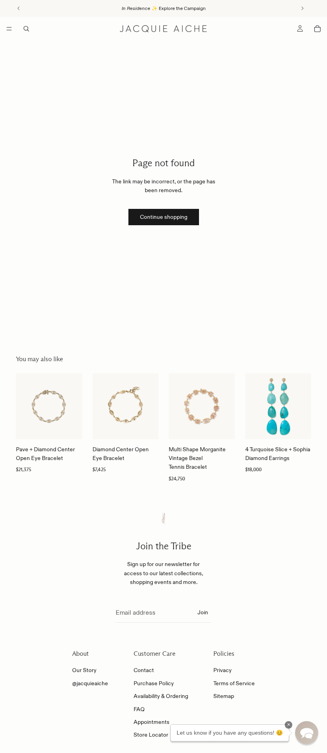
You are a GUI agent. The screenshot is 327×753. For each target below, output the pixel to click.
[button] (306, 732)
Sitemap (223, 696)
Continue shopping (163, 216)
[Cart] (317, 28)
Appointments (151, 721)
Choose (76, 427)
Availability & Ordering (161, 696)
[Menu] (9, 29)
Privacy (222, 670)
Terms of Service (234, 683)
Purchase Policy (154, 683)
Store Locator (151, 735)
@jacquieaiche (90, 683)
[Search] (26, 28)
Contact (144, 670)
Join (202, 612)
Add (305, 427)
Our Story (84, 670)
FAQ (139, 709)
